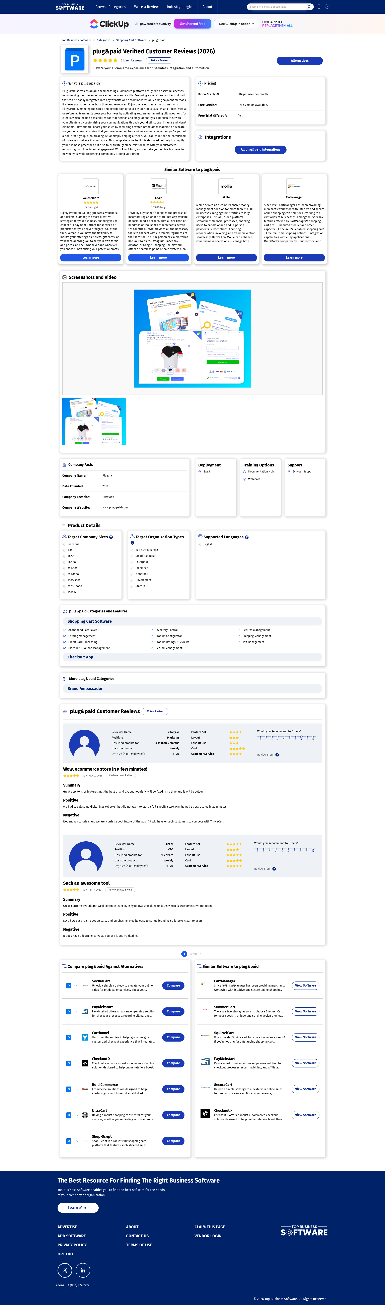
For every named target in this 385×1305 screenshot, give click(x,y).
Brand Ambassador (85, 688)
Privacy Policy (72, 1245)
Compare (173, 985)
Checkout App (80, 657)
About (207, 7)
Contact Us (137, 1236)
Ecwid (158, 198)
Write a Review (146, 7)
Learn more (90, 257)
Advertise (67, 1227)
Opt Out (66, 1254)
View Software (305, 985)
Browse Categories (110, 7)
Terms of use (139, 1245)
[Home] (70, 7)
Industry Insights (180, 7)
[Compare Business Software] (283, 1231)
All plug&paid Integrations (260, 149)
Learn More (78, 1207)
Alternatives (300, 60)
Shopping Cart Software (90, 621)
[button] (236, 23)
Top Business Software (281, 1299)
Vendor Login (208, 1236)
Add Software (72, 1236)
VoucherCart (91, 198)
